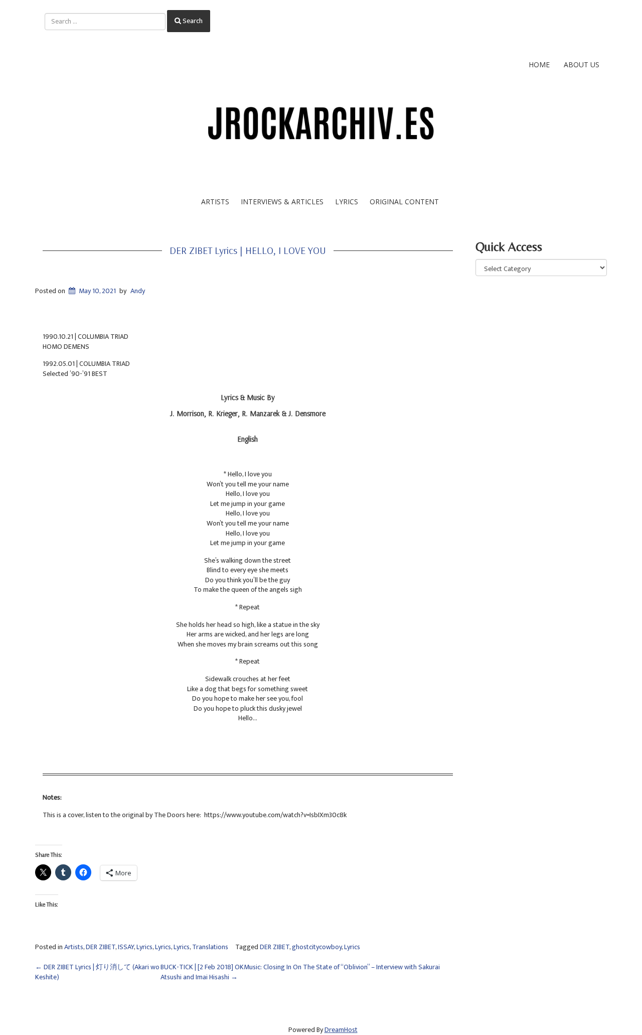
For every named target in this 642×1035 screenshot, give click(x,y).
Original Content (404, 201)
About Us (581, 64)
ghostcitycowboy (317, 947)
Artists (215, 201)
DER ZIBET (100, 947)
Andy (137, 291)
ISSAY (126, 947)
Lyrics (346, 201)
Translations (210, 947)
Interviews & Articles (282, 201)
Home (539, 64)
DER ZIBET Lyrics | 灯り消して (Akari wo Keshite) (97, 972)
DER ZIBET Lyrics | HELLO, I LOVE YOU (248, 250)
